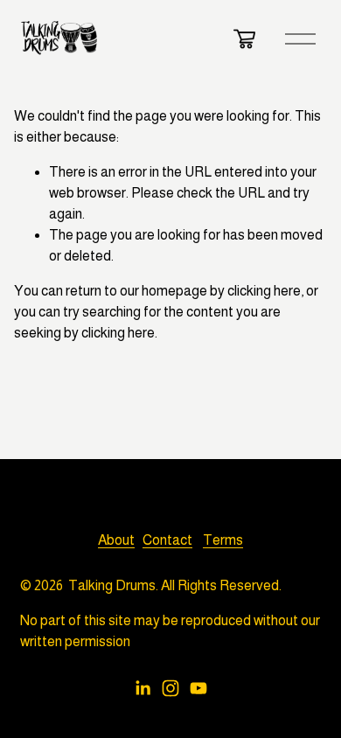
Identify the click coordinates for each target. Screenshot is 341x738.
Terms (223, 540)
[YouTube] (198, 688)
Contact (167, 540)
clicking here (264, 290)
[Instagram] (170, 688)
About (116, 540)
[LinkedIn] (142, 688)
